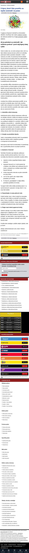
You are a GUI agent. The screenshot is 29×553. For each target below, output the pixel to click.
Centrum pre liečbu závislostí (15, 541)
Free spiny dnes (5, 467)
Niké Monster (4, 454)
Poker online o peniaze (6, 415)
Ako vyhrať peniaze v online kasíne (8, 503)
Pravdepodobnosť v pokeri (7, 396)
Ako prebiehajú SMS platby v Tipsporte (9, 521)
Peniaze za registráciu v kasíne (8, 485)
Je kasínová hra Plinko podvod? (8, 509)
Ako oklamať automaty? (6, 507)
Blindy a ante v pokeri (6, 394)
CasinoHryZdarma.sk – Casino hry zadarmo (10, 283)
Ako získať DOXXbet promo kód (8, 517)
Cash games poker (5, 390)
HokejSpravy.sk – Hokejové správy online (9, 293)
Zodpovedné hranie (5, 541)
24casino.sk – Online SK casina (7, 289)
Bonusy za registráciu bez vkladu (8, 477)
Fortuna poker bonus (6, 429)
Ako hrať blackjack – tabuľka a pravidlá (9, 505)
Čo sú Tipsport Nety (6, 519)
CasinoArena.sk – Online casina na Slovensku (10, 281)
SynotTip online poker (6, 440)
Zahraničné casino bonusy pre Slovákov (9, 493)
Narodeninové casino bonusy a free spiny (10, 487)
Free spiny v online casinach (7, 471)
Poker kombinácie (5, 386)
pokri (3, 33)
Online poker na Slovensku (7, 413)
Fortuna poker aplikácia (6, 431)
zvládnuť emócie (22, 35)
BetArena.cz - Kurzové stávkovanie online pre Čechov (12, 305)
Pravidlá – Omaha (5, 404)
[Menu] (27, 2)
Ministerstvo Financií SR (11, 540)
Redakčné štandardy (12, 544)
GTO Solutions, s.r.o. (4, 547)
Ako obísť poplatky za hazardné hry (8, 515)
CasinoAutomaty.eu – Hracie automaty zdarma (10, 287)
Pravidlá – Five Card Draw (7, 406)
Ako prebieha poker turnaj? (7, 392)
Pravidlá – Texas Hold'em (7, 402)
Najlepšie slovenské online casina (8, 465)
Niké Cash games (5, 458)
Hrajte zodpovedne (24, 233)
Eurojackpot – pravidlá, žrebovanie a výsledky (10, 525)
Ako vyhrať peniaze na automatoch (8, 511)
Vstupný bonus (5, 444)
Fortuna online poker (6, 427)
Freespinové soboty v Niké (7, 489)
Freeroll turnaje (5, 442)
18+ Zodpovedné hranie (17, 546)
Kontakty (5, 544)
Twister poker (4, 433)
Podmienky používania (21, 544)
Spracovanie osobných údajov (6, 546)
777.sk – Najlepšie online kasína (8, 285)
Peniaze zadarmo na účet (7, 483)
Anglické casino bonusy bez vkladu (8, 495)
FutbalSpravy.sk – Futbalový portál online (9, 296)
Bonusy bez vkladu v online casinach (9, 475)
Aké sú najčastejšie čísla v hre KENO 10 (9, 523)
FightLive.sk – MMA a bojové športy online (9, 298)
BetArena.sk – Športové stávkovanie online (10, 291)
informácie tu (20, 533)
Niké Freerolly (5, 456)
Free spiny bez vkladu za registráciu (9, 473)
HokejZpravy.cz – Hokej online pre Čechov (9, 309)
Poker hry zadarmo (5, 417)
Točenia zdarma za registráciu (7, 469)
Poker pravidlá (5, 388)
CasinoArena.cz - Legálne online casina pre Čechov (11, 303)
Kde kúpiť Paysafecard (6, 513)
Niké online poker (5, 452)
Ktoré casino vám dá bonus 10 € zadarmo (10, 481)
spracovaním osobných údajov (14, 271)
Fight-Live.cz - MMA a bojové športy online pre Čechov (12, 307)
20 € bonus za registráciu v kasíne (8, 479)
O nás (2, 544)
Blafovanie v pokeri (6, 398)
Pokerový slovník (5, 400)
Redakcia (14, 12)
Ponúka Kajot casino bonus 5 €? (8, 491)
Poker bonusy (5, 419)
